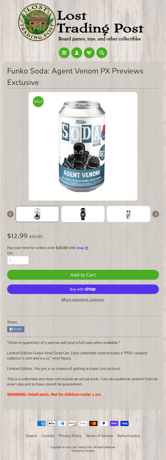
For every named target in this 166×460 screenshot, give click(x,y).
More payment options (83, 300)
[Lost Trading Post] (83, 24)
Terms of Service (99, 436)
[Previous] (10, 214)
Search (31, 436)
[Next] (155, 214)
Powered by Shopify (83, 451)
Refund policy (128, 436)
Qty (10, 253)
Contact (48, 436)
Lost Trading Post (82, 447)
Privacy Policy (70, 436)
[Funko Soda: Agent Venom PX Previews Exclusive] (37, 214)
